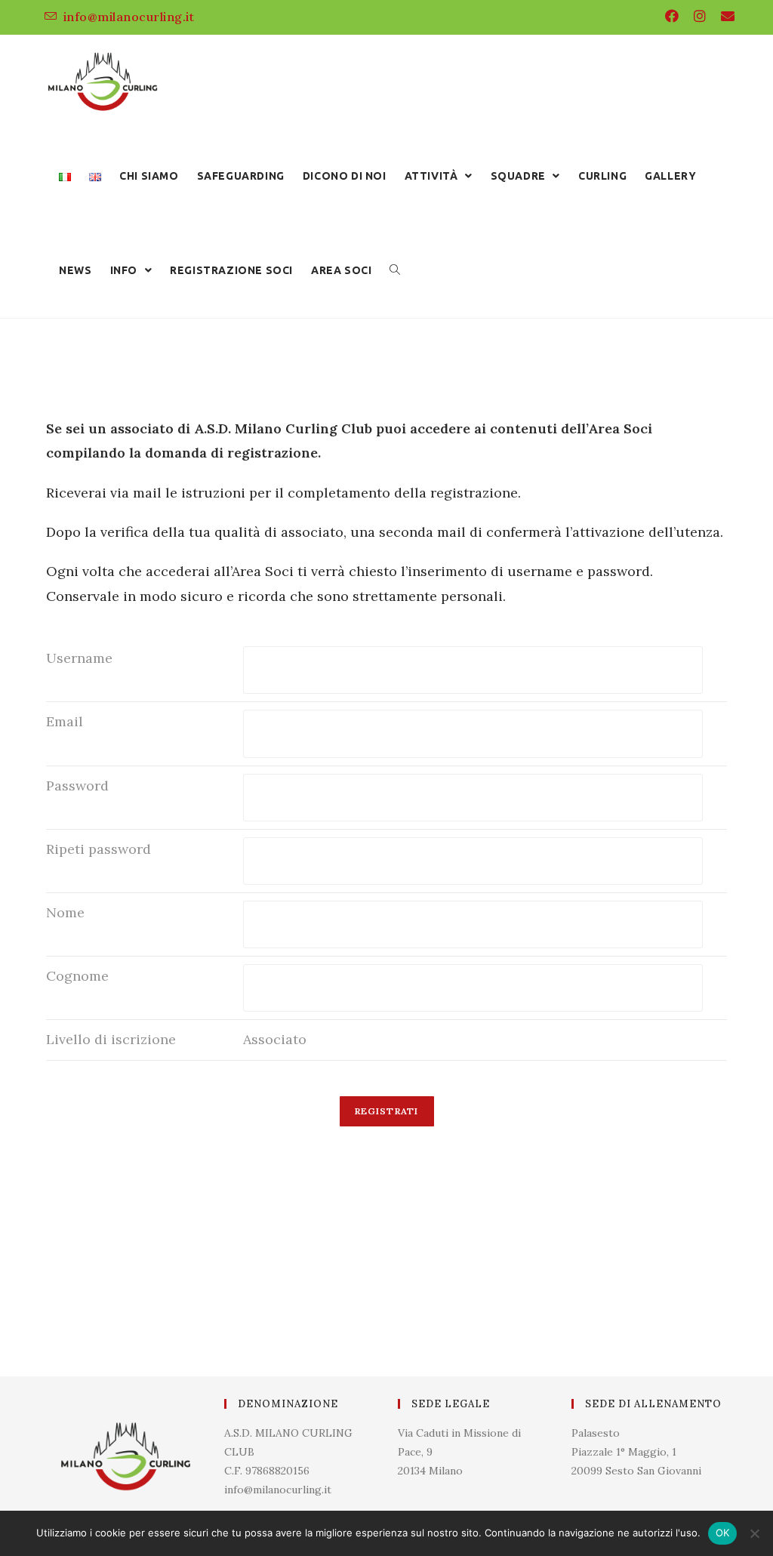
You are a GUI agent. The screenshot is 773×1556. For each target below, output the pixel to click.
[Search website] (394, 270)
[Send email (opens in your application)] (724, 16)
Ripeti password (98, 849)
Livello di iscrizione (111, 1039)
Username (79, 658)
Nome (65, 912)
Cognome (77, 975)
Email (64, 721)
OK (723, 1533)
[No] (754, 1533)
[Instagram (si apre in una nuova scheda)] (699, 16)
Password (77, 785)
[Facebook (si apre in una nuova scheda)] (672, 16)
